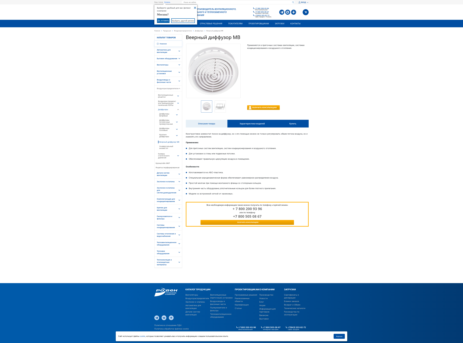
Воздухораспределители (183, 31)
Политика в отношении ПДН (167, 325)
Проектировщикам (259, 23)
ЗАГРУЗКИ (290, 289)
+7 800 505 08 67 (247, 216)
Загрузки (279, 23)
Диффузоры (199, 31)
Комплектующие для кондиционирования (166, 200)
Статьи (238, 308)
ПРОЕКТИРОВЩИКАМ (246, 289)
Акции (262, 305)
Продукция (167, 31)
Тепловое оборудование (163, 252)
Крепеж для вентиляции (162, 208)
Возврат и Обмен (292, 305)
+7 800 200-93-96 (262, 8)
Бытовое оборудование (167, 58)
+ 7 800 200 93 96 (247, 209)
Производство (266, 295)
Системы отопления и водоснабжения (166, 235)
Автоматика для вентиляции (164, 51)
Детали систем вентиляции (163, 174)
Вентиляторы (162, 65)
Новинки (163, 44)
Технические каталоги (294, 308)
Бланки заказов (291, 301)
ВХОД (305, 2)
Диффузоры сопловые (164, 129)
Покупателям (235, 23)
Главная (157, 31)
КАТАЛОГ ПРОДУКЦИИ (197, 289)
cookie (142, 336)
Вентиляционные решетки (165, 96)
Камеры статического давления (163, 156)
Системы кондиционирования (166, 226)
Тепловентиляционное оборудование (166, 243)
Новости (263, 298)
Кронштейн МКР (163, 163)
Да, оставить (163, 21)
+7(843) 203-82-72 (262, 15)
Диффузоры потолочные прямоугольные (166, 122)
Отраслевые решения (211, 23)
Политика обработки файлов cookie (171, 329)
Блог (261, 302)
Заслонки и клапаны (166, 181)
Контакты (295, 23)
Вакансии (263, 315)
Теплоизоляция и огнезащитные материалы (164, 262)
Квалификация (242, 305)
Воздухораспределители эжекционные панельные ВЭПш (167, 103)
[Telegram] (281, 12)
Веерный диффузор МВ (169, 142)
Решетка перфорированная (167, 167)
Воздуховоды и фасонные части (164, 81)
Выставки (264, 319)
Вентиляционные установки (164, 72)
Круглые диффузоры (164, 135)
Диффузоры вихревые (164, 115)
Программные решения (246, 295)
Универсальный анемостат (166, 147)
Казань (167, 2)
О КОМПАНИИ (267, 289)
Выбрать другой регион (183, 21)
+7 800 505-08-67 (262, 12)
